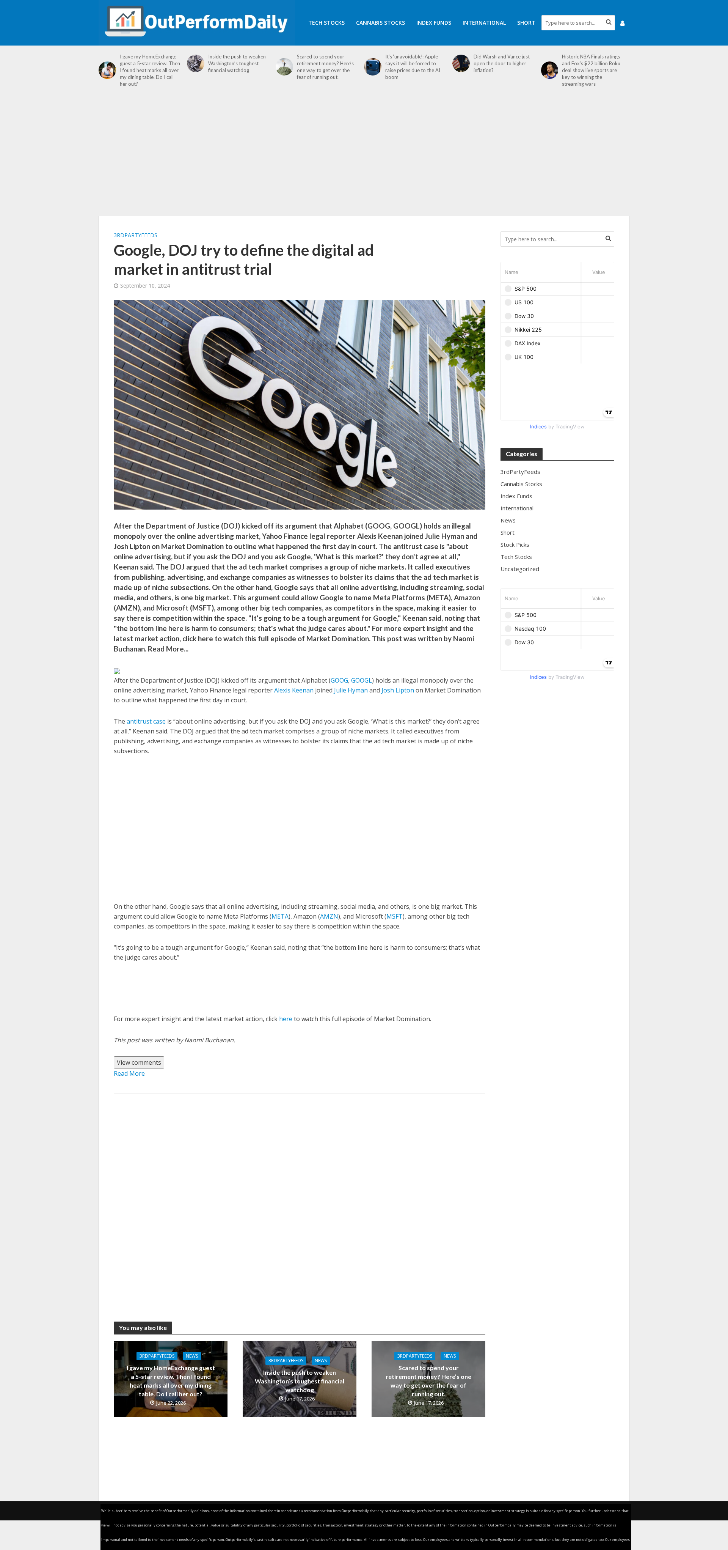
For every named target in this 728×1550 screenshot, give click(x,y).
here (285, 1019)
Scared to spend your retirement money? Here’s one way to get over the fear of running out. (325, 67)
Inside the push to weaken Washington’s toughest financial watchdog (237, 63)
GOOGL (361, 680)
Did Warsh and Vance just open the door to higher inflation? (502, 63)
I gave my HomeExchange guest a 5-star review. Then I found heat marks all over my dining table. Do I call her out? (150, 70)
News (192, 1356)
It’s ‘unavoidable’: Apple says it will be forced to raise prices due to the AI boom (412, 67)
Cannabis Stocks (380, 22)
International (484, 22)
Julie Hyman (351, 690)
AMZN (329, 916)
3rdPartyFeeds (135, 235)
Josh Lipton (397, 690)
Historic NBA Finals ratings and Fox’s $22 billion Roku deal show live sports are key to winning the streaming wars (591, 70)
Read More (129, 1073)
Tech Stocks (326, 22)
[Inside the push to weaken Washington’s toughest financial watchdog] (195, 63)
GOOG (339, 680)
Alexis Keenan (294, 690)
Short (526, 22)
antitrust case (146, 721)
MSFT (394, 916)
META (280, 916)
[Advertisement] (364, 155)
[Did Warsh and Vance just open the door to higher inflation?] (461, 63)
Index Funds (433, 22)
